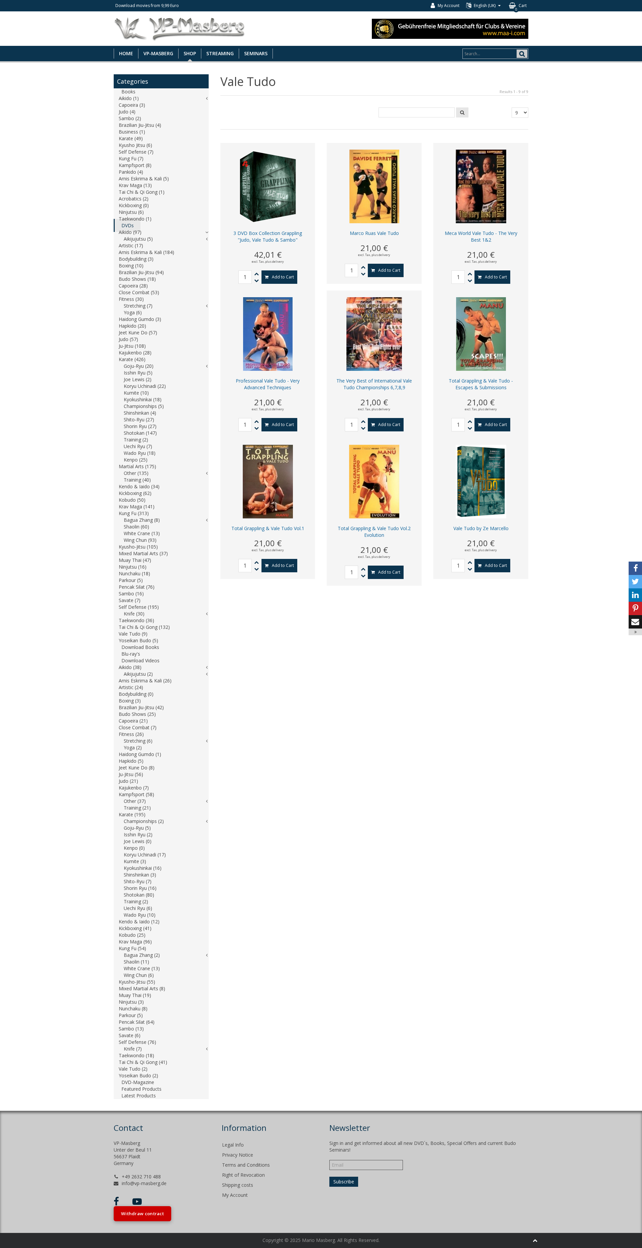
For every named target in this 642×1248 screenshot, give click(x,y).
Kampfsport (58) (136, 794)
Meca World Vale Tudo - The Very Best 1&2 (481, 236)
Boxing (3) (130, 700)
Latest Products (138, 1095)
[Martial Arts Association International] (450, 28)
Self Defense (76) (137, 1042)
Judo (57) (128, 339)
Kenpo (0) (134, 848)
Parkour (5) (131, 580)
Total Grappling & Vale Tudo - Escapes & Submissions (481, 384)
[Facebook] (635, 568)
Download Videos (140, 660)
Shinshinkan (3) (140, 874)
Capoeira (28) (133, 285)
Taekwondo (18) (136, 1055)
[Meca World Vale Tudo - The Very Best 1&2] (481, 186)
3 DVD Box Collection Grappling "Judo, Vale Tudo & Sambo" (267, 236)
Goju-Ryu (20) (138, 366)
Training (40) (137, 480)
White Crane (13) (142, 533)
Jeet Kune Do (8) (136, 767)
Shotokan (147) (140, 433)
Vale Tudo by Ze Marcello (481, 528)
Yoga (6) (133, 312)
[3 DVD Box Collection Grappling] (268, 186)
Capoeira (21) (133, 721)
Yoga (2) (133, 747)
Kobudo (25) (132, 935)
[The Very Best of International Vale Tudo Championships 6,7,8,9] (374, 333)
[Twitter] (635, 581)
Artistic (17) (131, 245)
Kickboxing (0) (134, 205)
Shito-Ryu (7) (137, 881)
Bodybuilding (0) (136, 694)
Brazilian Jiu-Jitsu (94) (141, 272)
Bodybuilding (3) (136, 259)
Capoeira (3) (132, 105)
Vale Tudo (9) (133, 634)
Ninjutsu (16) (132, 567)
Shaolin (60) (136, 526)
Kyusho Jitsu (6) (135, 145)
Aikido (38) (130, 667)
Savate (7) (129, 600)
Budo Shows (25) (137, 714)
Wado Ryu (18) (139, 453)
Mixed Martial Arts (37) (143, 553)
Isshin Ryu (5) (138, 372)
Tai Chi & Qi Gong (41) (143, 1062)
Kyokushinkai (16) (143, 868)
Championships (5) (144, 406)
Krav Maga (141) (136, 506)
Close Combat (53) (139, 292)
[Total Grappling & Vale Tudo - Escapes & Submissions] (481, 333)
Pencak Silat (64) (136, 1022)
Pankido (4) (131, 172)
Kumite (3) (135, 861)
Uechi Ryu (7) (138, 446)
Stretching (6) (138, 741)
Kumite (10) (136, 393)
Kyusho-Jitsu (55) (137, 982)
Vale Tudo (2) (133, 1069)
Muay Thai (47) (135, 560)
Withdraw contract (142, 1214)
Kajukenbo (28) (135, 352)
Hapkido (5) (131, 761)
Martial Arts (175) (137, 466)
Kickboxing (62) (135, 493)
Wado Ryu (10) (139, 915)
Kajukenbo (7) (134, 787)
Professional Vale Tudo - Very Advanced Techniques (268, 384)
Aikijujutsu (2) (138, 674)
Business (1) (132, 132)
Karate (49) (131, 138)
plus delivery (274, 261)
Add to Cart (283, 277)
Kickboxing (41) (135, 928)
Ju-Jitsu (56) (131, 774)
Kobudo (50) (132, 500)
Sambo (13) (131, 1028)
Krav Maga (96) (135, 941)
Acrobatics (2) (133, 198)
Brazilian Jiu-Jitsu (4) (140, 125)
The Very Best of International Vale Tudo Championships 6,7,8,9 (374, 384)
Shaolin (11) (136, 962)
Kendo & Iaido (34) (139, 486)
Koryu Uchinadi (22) (145, 386)
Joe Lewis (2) (137, 379)
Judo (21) (128, 781)
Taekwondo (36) (136, 620)
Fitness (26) (131, 734)
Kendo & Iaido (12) (139, 921)
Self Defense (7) (136, 152)
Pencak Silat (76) (136, 587)
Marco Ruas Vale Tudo (374, 233)
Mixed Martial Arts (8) (142, 988)
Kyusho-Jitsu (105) (138, 547)
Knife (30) (134, 613)
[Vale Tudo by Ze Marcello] (481, 481)
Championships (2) (144, 821)
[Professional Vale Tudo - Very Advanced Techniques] (268, 333)
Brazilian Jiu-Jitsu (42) (141, 707)
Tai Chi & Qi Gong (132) (144, 627)
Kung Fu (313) (134, 513)
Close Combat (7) (137, 727)
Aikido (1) (129, 98)
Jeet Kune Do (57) (138, 332)
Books (128, 91)
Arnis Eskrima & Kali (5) (144, 178)
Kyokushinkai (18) (143, 399)
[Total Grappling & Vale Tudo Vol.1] (268, 481)
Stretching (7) (138, 306)
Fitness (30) (131, 299)
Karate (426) (132, 359)
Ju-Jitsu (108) (132, 346)
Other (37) (135, 801)
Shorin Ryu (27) (140, 426)
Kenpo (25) (135, 459)
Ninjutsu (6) (131, 212)
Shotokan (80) (139, 895)
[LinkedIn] (635, 595)
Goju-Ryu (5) (137, 828)
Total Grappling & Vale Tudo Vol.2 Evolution (374, 531)
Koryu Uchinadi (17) (145, 854)
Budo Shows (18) (137, 279)
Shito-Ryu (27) (139, 419)
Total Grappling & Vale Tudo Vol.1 (267, 528)
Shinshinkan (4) (140, 413)
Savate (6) (129, 1035)
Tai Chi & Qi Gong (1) (142, 192)
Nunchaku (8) (133, 1008)
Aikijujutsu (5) (138, 239)
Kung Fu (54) (132, 948)
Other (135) (136, 473)
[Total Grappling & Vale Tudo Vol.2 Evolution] (374, 481)
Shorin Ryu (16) (140, 888)
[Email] (635, 622)
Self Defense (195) (139, 607)
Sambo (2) (130, 118)
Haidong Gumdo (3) (140, 319)
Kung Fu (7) (131, 158)
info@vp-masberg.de (144, 1183)
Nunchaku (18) (134, 573)
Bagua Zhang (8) (142, 520)
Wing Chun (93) (140, 540)
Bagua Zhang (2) (142, 955)
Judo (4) (127, 111)
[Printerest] (635, 608)
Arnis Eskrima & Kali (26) (145, 680)
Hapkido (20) (132, 326)
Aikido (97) (130, 232)
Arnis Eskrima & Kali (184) (146, 252)
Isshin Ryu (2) (138, 834)
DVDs (127, 225)
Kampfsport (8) (135, 165)
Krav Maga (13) (135, 185)
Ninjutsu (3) (131, 1002)
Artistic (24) (131, 687)
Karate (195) (132, 814)
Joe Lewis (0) (137, 841)
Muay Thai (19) (135, 995)
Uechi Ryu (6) (138, 908)
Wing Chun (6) (139, 975)
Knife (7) (133, 1049)
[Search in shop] (462, 112)
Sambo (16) (131, 593)
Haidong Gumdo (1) (140, 754)
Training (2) (136, 439)
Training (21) (137, 808)
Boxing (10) (131, 265)
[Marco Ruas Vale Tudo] (374, 186)
